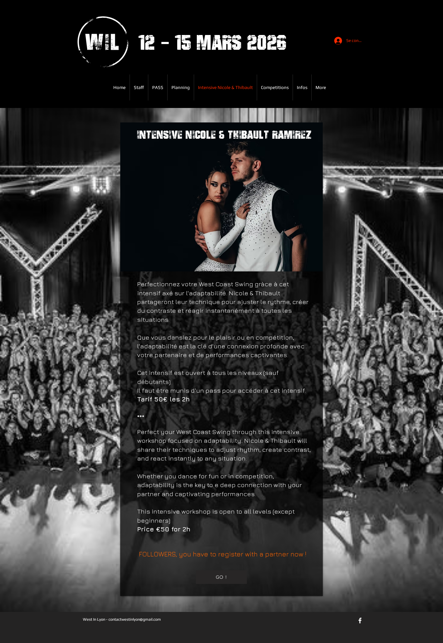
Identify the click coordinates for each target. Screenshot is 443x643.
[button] (157, 87)
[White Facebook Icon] (360, 620)
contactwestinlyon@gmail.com (134, 619)
